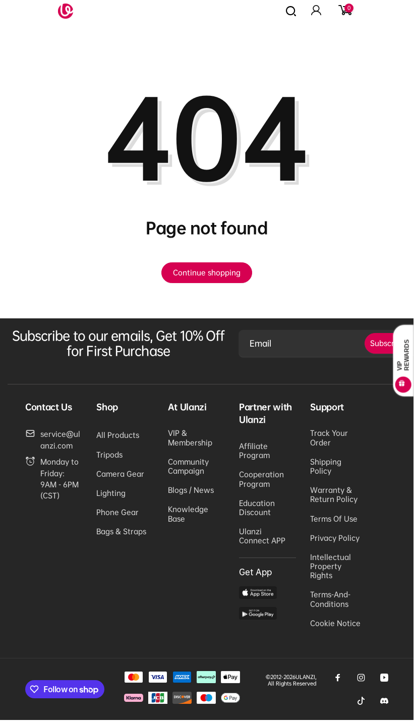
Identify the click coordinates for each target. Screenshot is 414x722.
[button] (344, 11)
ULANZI (305, 677)
